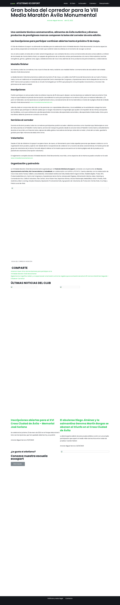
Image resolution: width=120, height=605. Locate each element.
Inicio (66, 3)
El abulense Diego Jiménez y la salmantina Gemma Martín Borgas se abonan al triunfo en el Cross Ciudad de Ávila (84, 425)
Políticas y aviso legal (55, 598)
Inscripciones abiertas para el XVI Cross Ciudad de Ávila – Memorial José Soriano (32, 423)
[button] (75, 3)
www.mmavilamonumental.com (41, 102)
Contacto (68, 598)
